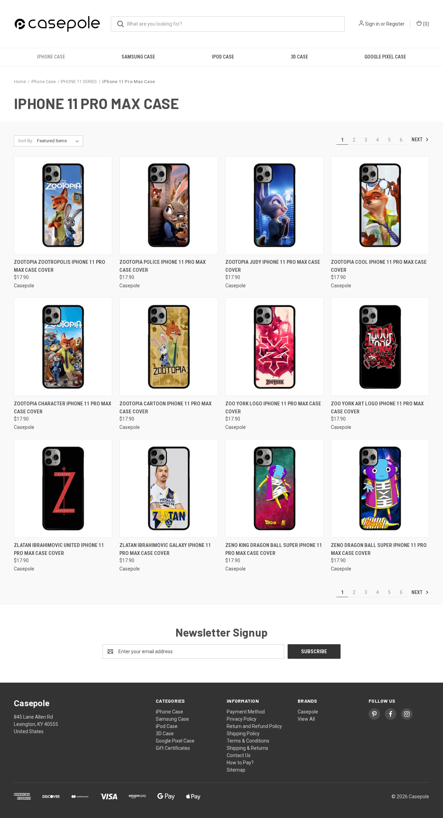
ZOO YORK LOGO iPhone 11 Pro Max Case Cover (273, 408)
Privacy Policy (241, 719)
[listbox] (59, 141)
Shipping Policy (243, 733)
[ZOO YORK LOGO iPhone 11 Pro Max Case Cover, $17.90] (274, 347)
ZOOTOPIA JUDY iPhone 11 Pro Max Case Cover (272, 266)
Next (418, 139)
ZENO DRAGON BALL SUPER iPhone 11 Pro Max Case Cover (379, 549)
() (425, 24)
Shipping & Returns (247, 748)
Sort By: (25, 140)
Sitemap (236, 770)
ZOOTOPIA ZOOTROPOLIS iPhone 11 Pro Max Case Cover (59, 266)
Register (395, 24)
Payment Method (246, 711)
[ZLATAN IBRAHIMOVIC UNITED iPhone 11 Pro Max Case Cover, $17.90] (63, 488)
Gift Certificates (173, 748)
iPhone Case (51, 57)
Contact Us (239, 755)
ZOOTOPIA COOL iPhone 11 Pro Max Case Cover (379, 266)
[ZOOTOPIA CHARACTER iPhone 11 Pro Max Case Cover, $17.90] (63, 347)
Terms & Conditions (248, 741)
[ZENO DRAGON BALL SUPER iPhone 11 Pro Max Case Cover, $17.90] (380, 488)
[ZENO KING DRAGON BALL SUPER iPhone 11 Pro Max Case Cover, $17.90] (274, 488)
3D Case (299, 57)
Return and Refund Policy (254, 726)
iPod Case (223, 57)
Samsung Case (138, 57)
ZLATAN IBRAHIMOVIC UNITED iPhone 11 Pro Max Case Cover (59, 549)
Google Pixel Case (385, 57)
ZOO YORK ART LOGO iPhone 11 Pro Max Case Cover (377, 408)
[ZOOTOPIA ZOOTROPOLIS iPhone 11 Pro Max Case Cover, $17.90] (63, 205)
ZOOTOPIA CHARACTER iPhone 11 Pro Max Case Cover (62, 408)
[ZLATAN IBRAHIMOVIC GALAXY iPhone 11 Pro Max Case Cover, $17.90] (168, 488)
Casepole (308, 711)
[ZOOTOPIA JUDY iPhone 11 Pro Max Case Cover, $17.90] (274, 205)
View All (306, 719)
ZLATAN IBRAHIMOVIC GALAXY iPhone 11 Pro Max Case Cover (165, 549)
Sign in (372, 24)
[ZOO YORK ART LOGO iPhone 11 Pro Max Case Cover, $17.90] (380, 347)
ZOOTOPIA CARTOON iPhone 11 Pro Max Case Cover (165, 408)
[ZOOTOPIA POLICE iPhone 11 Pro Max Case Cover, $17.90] (168, 205)
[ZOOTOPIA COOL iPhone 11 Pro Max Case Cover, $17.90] (380, 205)
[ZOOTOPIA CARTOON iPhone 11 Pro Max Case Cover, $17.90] (168, 347)
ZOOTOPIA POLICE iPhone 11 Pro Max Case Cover (162, 266)
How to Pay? (240, 762)
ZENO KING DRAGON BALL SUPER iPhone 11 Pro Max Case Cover (273, 549)
